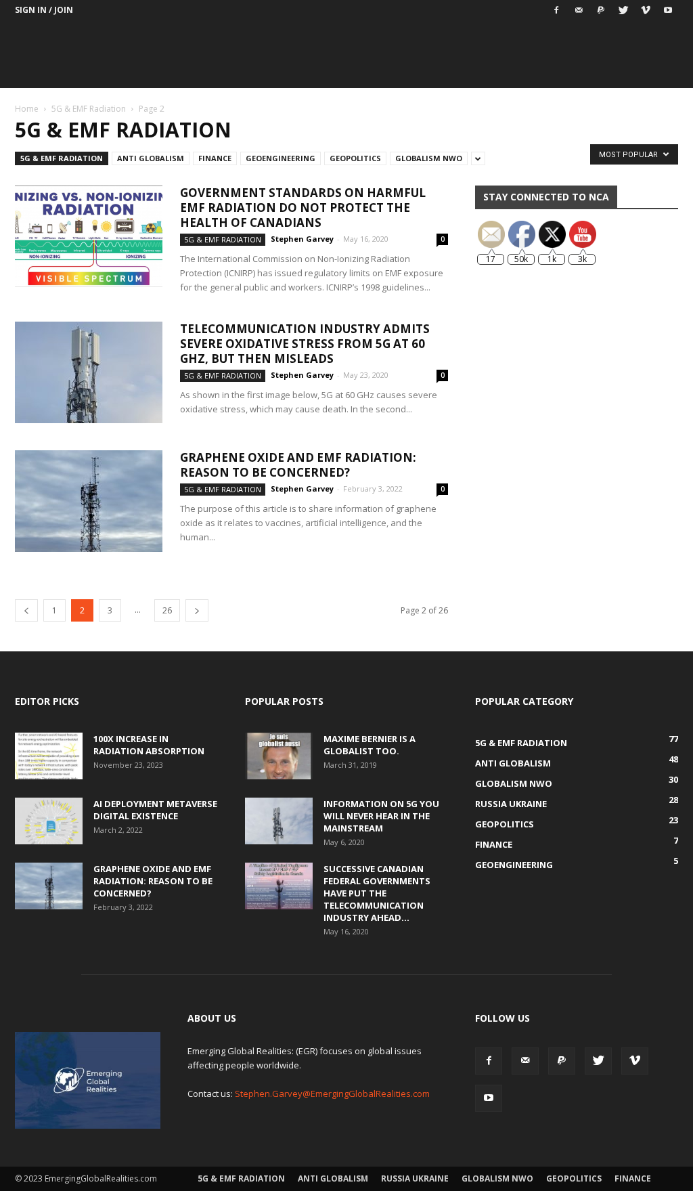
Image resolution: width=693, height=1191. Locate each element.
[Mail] (578, 10)
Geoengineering (280, 158)
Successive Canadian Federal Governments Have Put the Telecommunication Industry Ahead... (376, 893)
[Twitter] (623, 10)
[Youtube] (668, 10)
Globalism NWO (428, 158)
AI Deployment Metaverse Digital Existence (155, 810)
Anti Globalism (150, 158)
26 (167, 610)
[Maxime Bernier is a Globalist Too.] (279, 756)
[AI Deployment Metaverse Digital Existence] (49, 821)
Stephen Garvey (302, 239)
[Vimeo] (645, 10)
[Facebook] (556, 10)
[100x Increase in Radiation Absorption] (49, 756)
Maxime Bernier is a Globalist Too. (369, 745)
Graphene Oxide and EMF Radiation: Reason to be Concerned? (298, 465)
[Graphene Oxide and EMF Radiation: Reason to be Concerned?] (88, 501)
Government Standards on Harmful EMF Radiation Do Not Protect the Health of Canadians (303, 207)
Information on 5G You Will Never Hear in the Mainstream (381, 816)
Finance (214, 158)
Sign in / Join (44, 10)
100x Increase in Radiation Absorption (148, 745)
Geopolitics (355, 158)
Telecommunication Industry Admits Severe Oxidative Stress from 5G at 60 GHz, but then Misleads (305, 343)
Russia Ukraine (415, 1178)
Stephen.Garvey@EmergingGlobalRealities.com (332, 1093)
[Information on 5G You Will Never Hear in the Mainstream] (279, 821)
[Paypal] (601, 10)
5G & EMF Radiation (88, 108)
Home (27, 108)
